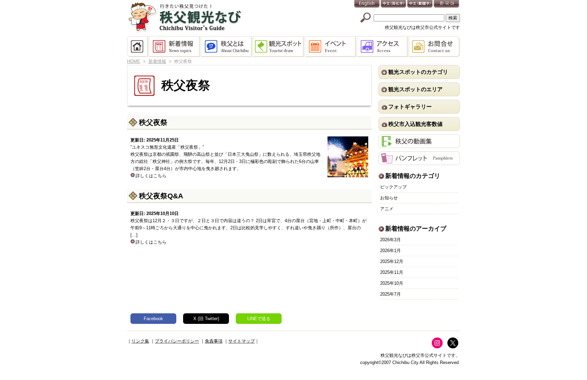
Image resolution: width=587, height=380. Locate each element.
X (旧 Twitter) (206, 318)
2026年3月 (390, 239)
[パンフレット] (419, 161)
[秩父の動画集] (419, 144)
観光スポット (279, 46)
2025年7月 (390, 294)
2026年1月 (390, 250)
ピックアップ (393, 186)
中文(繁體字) (420, 4)
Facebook (153, 318)
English (367, 4)
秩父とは (227, 46)
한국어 (446, 4)
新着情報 (175, 46)
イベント (331, 46)
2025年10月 (391, 283)
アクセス (383, 46)
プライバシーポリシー (177, 341)
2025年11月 (391, 272)
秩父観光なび (185, 17)
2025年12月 (391, 261)
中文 (393, 4)
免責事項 (214, 341)
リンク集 (140, 341)
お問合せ (434, 46)
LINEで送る (258, 318)
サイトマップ (241, 341)
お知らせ (389, 197)
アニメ (386, 208)
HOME (138, 46)
